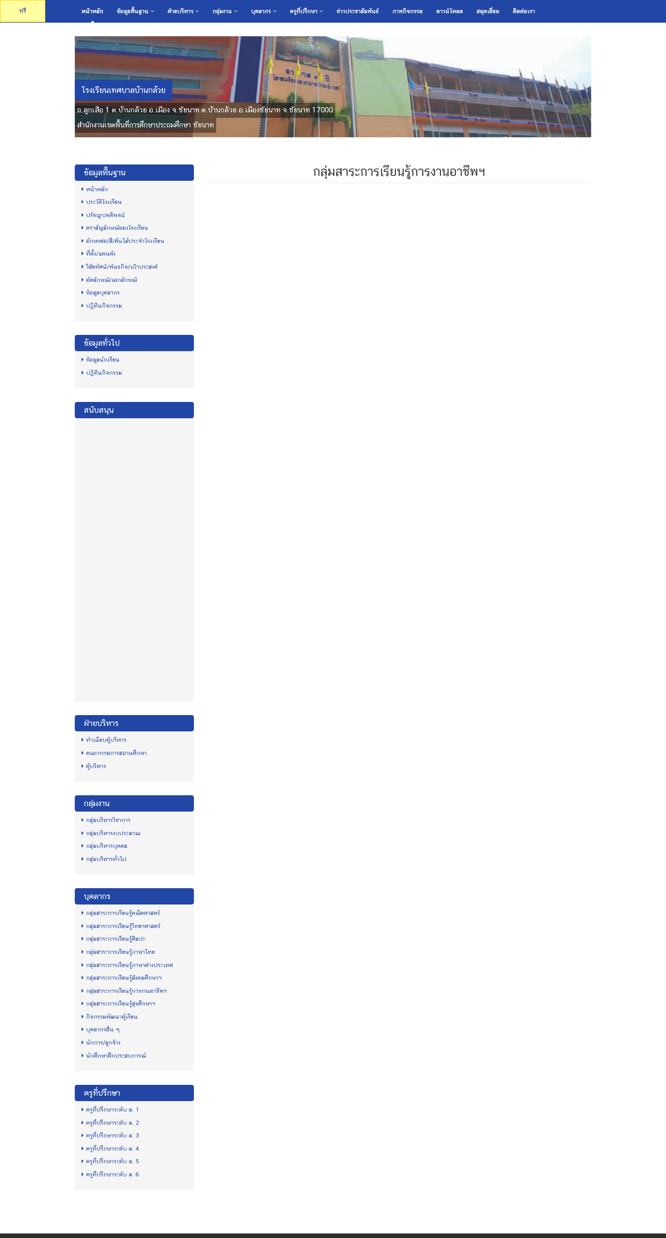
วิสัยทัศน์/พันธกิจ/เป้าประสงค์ (122, 266)
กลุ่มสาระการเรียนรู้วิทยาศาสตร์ (123, 926)
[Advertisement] (134, 559)
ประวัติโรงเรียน (104, 201)
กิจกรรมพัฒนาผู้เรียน (112, 1016)
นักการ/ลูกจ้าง (103, 1042)
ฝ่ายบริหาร (181, 11)
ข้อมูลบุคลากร (103, 292)
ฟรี (22, 10)
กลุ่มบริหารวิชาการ (108, 820)
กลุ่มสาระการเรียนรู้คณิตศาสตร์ (123, 912)
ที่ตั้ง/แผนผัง (101, 253)
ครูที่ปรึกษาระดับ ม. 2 (112, 1122)
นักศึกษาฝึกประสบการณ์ (116, 1055)
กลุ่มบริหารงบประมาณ (113, 833)
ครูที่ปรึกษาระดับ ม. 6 (112, 1174)
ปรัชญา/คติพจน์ (105, 215)
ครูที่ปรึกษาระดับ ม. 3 (112, 1135)
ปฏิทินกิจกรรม (104, 305)
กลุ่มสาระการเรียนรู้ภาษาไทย (120, 951)
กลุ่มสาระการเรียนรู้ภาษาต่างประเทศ (129, 965)
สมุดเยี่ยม (488, 11)
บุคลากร (262, 11)
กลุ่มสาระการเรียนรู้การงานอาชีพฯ (126, 990)
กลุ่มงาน (223, 11)
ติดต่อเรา (524, 11)
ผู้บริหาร (96, 766)
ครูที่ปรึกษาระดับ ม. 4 (112, 1148)
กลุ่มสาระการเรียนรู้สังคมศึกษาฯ (124, 977)
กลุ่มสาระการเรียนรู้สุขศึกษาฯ (120, 1003)
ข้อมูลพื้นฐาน (133, 11)
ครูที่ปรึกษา (304, 11)
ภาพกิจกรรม (407, 11)
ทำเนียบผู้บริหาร (106, 739)
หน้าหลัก (92, 11)
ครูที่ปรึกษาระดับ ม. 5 (112, 1161)
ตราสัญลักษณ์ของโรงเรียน (117, 227)
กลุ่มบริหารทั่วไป (106, 859)
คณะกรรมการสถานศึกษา (116, 753)
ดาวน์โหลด (449, 11)
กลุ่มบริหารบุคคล (106, 845)
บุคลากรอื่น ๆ (103, 1029)
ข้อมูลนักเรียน (103, 359)
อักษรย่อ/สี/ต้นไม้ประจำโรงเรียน (125, 240)
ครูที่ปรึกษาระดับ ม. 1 (112, 1109)
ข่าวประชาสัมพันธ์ (358, 11)
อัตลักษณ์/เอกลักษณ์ (111, 279)
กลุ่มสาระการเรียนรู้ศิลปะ (115, 938)
